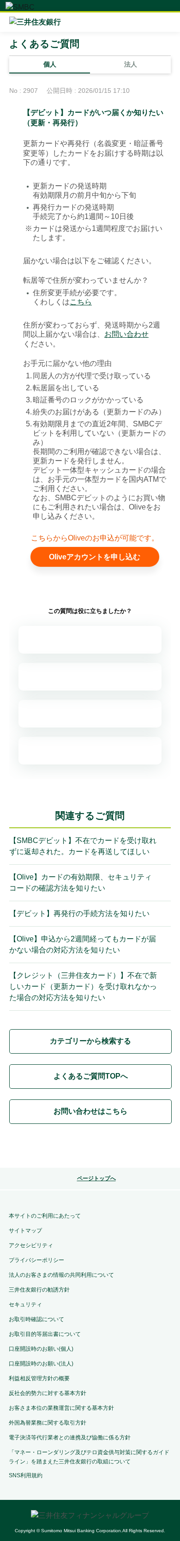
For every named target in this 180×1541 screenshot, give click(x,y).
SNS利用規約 (25, 1475)
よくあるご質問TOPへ (91, 1076)
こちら (81, 302)
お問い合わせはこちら (90, 1111)
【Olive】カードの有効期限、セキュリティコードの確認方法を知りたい (80, 882)
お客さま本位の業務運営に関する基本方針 (61, 1408)
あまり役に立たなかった (90, 714)
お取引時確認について (36, 1319)
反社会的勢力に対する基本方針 (47, 1393)
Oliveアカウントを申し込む (94, 557)
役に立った (90, 677)
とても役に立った (90, 640)
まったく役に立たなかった (90, 750)
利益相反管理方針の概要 (39, 1378)
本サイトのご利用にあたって (45, 1216)
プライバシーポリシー (36, 1260)
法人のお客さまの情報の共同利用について (61, 1275)
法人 (130, 64)
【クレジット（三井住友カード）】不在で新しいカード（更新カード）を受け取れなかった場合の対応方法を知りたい (83, 986)
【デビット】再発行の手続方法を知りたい (79, 913)
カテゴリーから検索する (90, 1041)
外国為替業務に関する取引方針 (47, 1423)
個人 (49, 64)
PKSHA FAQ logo (90, 1147)
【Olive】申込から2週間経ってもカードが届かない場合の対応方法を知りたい (82, 944)
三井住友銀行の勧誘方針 (39, 1289)
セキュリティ (25, 1304)
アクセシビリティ (31, 1245)
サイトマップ (25, 1230)
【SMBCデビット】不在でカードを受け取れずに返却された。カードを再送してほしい (82, 846)
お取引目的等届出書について (45, 1334)
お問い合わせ (126, 334)
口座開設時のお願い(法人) (41, 1363)
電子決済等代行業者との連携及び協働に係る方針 (70, 1437)
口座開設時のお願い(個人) (41, 1349)
